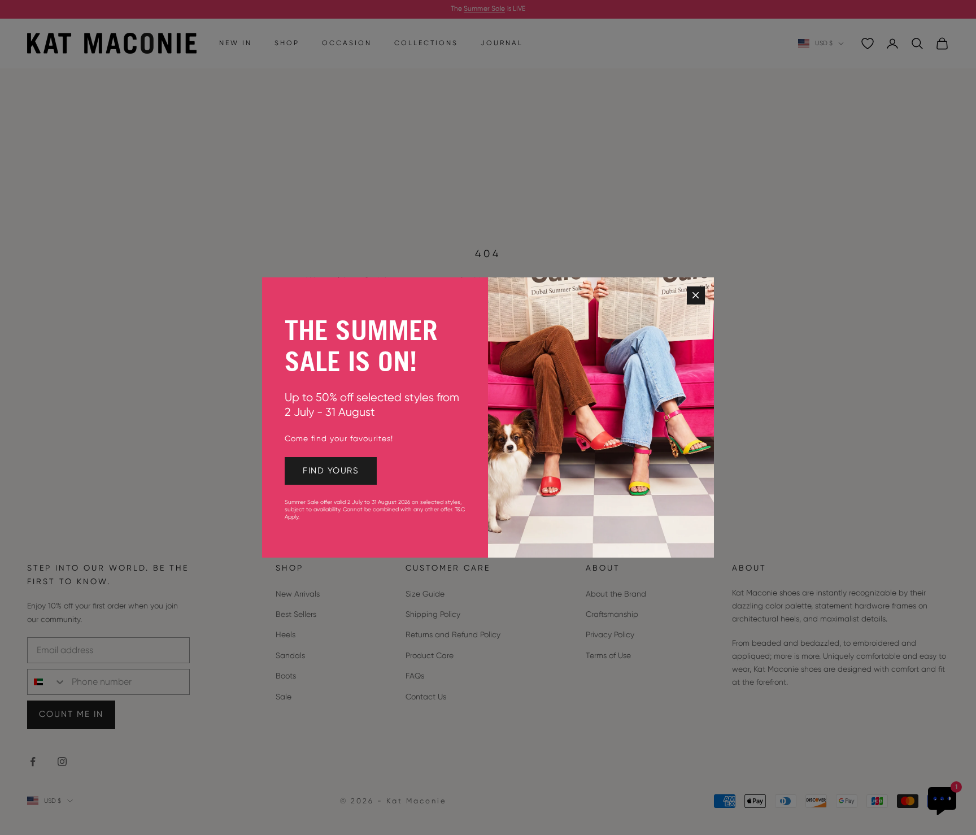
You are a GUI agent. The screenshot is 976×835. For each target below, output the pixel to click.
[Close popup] (696, 295)
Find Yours (331, 471)
